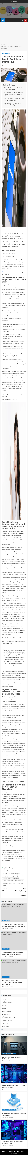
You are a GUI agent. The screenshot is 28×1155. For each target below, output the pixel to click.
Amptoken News (6, 878)
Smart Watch (5, 1026)
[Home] (3, 20)
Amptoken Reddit (15, 878)
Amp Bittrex (7, 873)
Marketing (5, 1023)
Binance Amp (14, 880)
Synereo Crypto (6, 885)
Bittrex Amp (20, 880)
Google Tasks (6, 1014)
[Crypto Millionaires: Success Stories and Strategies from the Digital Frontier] (14, 912)
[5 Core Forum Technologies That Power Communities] (14, 1101)
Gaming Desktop (6, 1011)
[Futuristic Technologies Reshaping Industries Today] (14, 1130)
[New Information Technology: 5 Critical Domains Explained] (14, 1073)
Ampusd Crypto (6, 880)
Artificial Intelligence (7, 1002)
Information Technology (8, 1017)
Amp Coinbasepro (15, 873)
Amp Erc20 (15, 876)
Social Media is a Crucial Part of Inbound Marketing (13, 104)
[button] (6, 20)
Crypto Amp (5, 883)
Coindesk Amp (6, 882)
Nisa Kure (12, 928)
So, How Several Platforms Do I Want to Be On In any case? (14, 99)
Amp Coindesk (6, 875)
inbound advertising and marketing (11, 361)
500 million (23, 577)
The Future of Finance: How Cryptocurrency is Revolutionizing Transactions (12, 982)
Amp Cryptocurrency (7, 876)
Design (4, 1008)
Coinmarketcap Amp (15, 882)
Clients (4, 1005)
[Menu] (6, 20)
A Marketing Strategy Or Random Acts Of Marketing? (20, 892)
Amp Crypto (6, 53)
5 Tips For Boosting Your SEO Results (7, 891)
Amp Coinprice (13, 875)
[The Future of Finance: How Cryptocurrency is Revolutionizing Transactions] (14, 969)
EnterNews (23, 1151)
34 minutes (15, 584)
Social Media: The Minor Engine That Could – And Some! (14, 88)
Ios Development (7, 1020)
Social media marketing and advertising (12, 380)
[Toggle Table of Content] (22, 85)
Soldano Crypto (19, 883)
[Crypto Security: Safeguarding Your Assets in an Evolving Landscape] (14, 940)
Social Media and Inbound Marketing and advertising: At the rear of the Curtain (14, 94)
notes (8, 643)
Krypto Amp (12, 883)
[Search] (23, 20)
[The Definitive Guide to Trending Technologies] (14, 1045)
